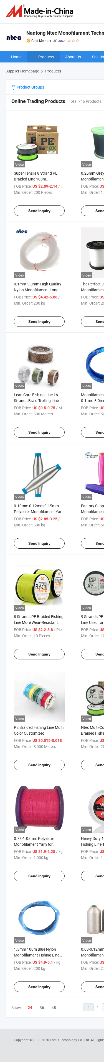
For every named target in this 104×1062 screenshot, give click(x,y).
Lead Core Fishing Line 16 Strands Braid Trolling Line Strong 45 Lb (36, 400)
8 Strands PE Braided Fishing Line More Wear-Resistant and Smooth (39, 622)
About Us (73, 56)
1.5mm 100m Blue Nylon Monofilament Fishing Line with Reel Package (36, 954)
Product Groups (30, 87)
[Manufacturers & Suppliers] (40, 10)
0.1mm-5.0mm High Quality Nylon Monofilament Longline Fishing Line (39, 289)
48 (54, 1007)
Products (46, 56)
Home (16, 56)
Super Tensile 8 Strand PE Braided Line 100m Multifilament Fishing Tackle (38, 178)
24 (30, 1007)
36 (42, 1007)
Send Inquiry (39, 211)
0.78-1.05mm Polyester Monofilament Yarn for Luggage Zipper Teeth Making (39, 844)
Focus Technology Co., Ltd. (70, 1040)
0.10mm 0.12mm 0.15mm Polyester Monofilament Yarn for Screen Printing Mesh (39, 511)
